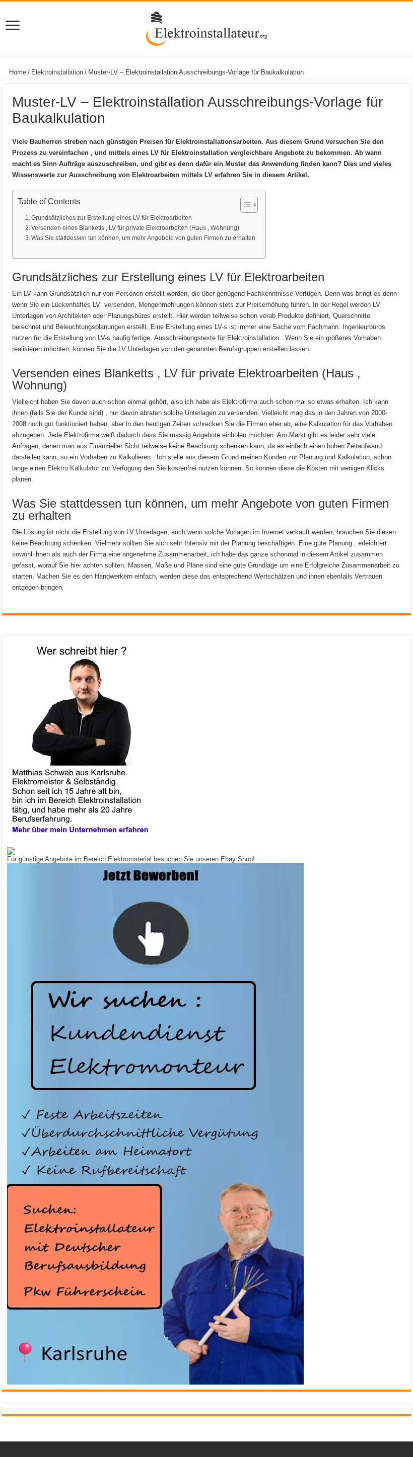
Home (16, 72)
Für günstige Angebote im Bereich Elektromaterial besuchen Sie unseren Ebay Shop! (131, 859)
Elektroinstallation (57, 72)
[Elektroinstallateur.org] (206, 27)
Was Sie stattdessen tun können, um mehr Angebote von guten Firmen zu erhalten (143, 237)
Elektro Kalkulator (73, 468)
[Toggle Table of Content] (244, 204)
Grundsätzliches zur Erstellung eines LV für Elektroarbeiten (111, 217)
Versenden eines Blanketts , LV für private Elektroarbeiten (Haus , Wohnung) (135, 227)
